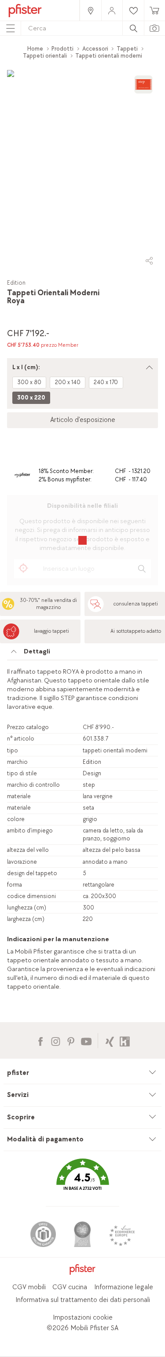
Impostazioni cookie (83, 1317)
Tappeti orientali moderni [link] (108, 55)
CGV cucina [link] (69, 1287)
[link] (90, 10)
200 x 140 (68, 382)
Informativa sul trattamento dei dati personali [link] (82, 1300)
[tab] (82, 654)
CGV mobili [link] (29, 1287)
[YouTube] (86, 1040)
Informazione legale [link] (123, 1287)
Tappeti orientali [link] (45, 55)
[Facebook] (40, 1040)
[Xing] (109, 1040)
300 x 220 (31, 397)
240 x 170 (106, 382)
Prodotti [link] (62, 48)
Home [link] (35, 48)
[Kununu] (124, 1040)
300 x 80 (29, 382)
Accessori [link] (95, 48)
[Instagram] (55, 1040)
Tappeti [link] (127, 48)
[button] (82, 1181)
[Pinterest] (70, 1040)
